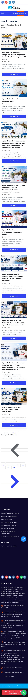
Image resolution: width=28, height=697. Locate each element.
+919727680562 (9, 676)
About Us (3, 686)
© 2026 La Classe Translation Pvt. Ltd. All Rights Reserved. (14, 692)
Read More (13, 74)
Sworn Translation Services (9, 516)
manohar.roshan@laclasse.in (13, 668)
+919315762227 (18, 672)
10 (23, 466)
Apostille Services (6, 519)
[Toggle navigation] (2, 13)
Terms (22, 686)
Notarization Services (7, 528)
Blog (8, 686)
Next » (14, 433)
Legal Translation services (9, 522)
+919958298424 (9, 672)
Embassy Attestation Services (10, 536)
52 (8, 467)
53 (14, 467)
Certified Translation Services (10, 513)
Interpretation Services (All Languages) (8, 532)
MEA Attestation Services (8, 525)
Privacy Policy (15, 686)
